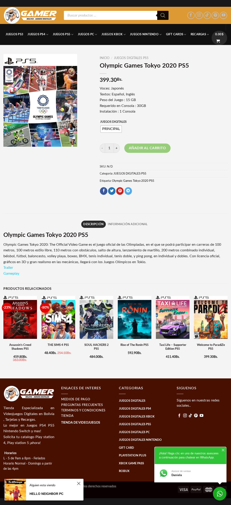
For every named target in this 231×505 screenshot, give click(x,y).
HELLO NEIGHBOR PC (46, 494)
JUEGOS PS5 (62, 34)
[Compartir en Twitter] (112, 191)
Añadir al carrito (147, 148)
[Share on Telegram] (128, 191)
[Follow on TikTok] (207, 15)
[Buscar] (163, 15)
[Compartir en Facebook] (103, 191)
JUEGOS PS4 (36, 34)
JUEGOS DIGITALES (113, 121)
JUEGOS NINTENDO (144, 34)
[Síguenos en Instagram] (199, 15)
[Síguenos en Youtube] (223, 15)
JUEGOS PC (86, 34)
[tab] (93, 224)
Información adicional (128, 224)
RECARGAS (198, 34)
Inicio (104, 58)
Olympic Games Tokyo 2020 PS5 (133, 180)
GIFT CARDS (174, 34)
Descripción (93, 224)
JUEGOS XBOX (112, 34)
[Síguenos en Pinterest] (215, 15)
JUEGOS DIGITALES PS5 (131, 58)
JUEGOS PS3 (14, 34)
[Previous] (3, 336)
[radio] (111, 129)
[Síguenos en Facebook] (191, 15)
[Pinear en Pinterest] (120, 191)
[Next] (227, 336)
